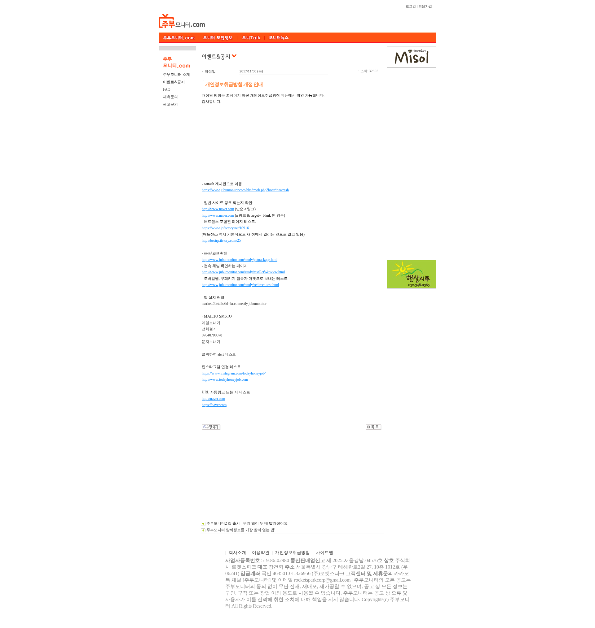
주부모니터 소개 (176, 74)
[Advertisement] (292, 476)
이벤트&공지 (174, 82)
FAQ (166, 89)
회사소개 (237, 552)
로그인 (411, 6)
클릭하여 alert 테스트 (219, 354)
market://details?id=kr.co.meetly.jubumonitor (234, 303)
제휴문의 (170, 97)
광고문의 (170, 104)
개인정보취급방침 (292, 552)
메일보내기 (211, 323)
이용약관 (260, 552)
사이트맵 (324, 552)
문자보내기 (211, 342)
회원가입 (425, 6)
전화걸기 (209, 329)
